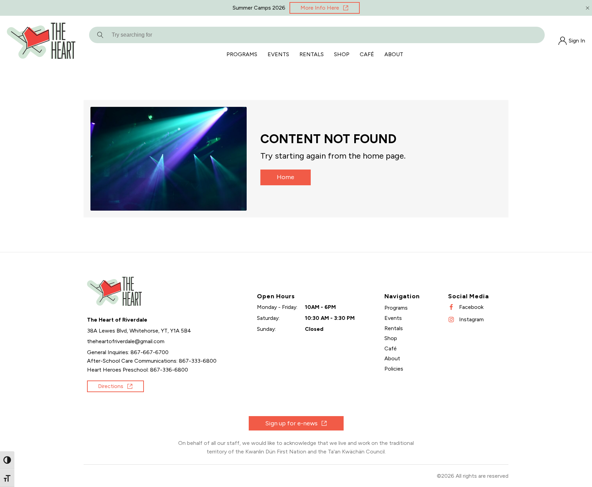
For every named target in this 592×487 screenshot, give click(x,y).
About (393, 54)
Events (278, 54)
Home (285, 177)
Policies (393, 368)
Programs (241, 54)
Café (367, 54)
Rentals (311, 54)
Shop (341, 54)
